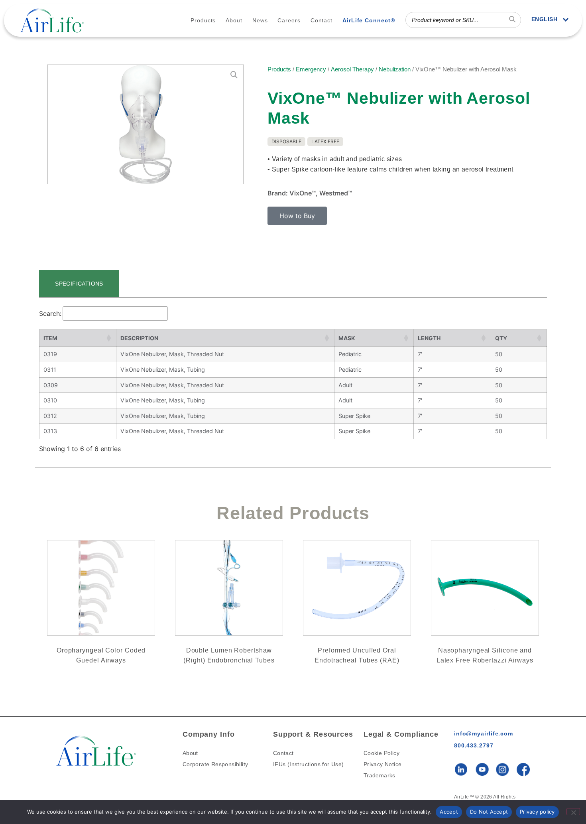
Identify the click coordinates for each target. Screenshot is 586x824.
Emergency (311, 69)
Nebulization (395, 69)
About (234, 20)
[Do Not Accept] (573, 811)
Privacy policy (537, 811)
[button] (297, 216)
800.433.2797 (474, 745)
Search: (50, 313)
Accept (449, 811)
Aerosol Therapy (352, 69)
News (260, 20)
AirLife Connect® (368, 20)
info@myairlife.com (483, 733)
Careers (288, 20)
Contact (321, 20)
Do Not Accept (489, 811)
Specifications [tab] (79, 283)
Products (203, 20)
